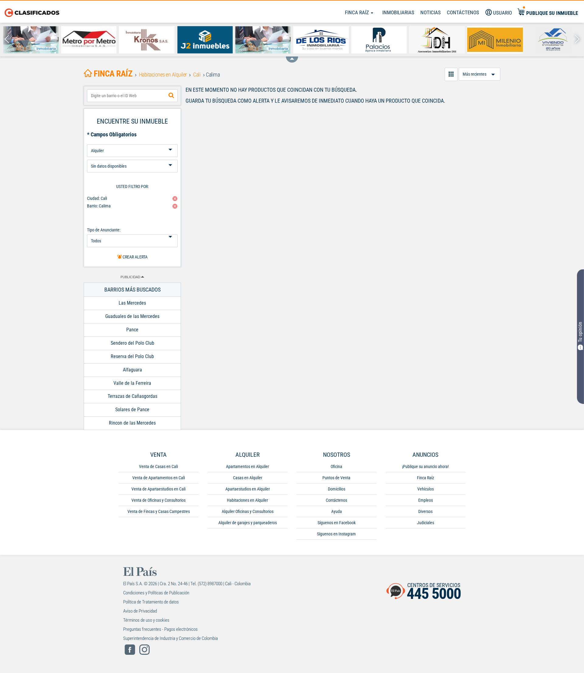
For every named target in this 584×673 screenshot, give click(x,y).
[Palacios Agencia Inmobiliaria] (379, 39)
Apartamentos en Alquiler (247, 466)
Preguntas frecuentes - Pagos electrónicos (160, 629)
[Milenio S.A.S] (495, 39)
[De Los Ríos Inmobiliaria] (321, 39)
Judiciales (425, 522)
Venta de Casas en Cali (158, 466)
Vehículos (425, 489)
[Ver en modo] (451, 74)
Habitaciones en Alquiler (247, 500)
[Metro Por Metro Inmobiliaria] (89, 39)
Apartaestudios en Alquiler (247, 489)
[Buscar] (171, 95)
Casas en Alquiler (247, 477)
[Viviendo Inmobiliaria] (553, 39)
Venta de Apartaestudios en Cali (158, 489)
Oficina (336, 466)
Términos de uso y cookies (146, 620)
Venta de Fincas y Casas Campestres (158, 511)
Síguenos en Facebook (337, 522)
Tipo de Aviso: (132, 157)
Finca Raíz (357, 12)
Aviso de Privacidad (140, 611)
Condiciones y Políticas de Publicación (156, 593)
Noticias (430, 12)
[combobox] (132, 95)
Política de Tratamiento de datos (151, 602)
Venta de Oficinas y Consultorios (158, 500)
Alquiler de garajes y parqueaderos (247, 522)
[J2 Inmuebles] (205, 39)
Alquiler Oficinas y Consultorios (247, 511)
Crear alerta (135, 257)
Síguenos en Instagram (336, 533)
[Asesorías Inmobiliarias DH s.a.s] (437, 39)
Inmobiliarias (398, 12)
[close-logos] (292, 56)
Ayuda (336, 511)
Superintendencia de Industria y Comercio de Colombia (170, 638)
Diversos (425, 511)
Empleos (425, 500)
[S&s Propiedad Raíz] (31, 39)
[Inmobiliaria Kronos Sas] (147, 39)
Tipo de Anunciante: (103, 229)
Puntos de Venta (336, 477)
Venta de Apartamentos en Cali (158, 477)
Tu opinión (580, 332)
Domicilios (336, 489)
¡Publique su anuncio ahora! (425, 466)
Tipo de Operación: (132, 142)
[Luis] (263, 39)
